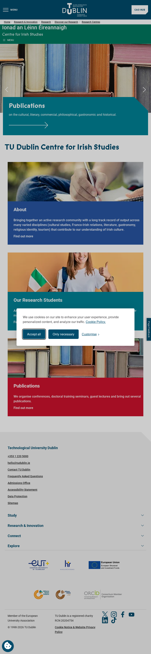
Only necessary (63, 334)
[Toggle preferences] (8, 646)
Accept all (34, 334)
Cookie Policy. (96, 321)
